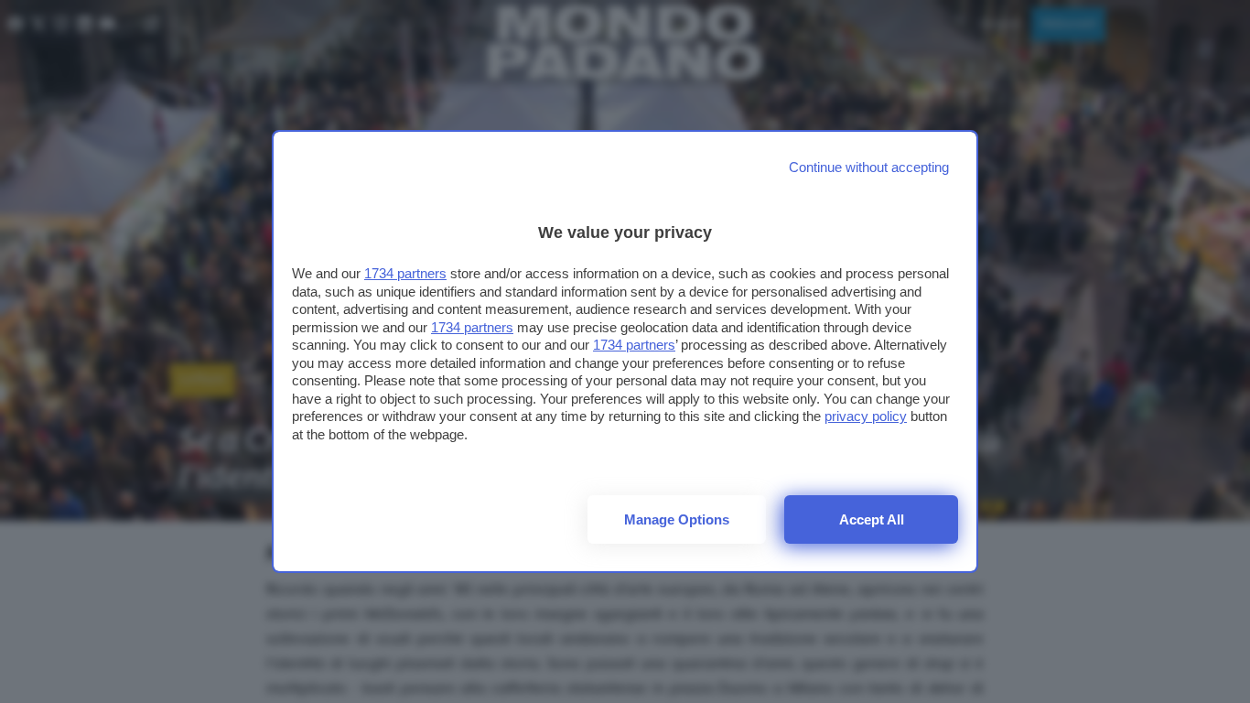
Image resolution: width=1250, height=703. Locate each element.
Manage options (676, 519)
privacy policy (865, 416)
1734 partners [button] (405, 273)
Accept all (871, 519)
